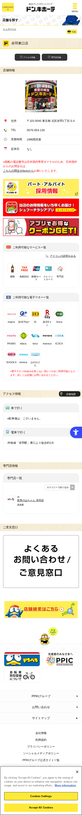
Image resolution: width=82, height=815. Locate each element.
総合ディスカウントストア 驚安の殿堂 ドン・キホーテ (41, 8)
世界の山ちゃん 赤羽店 (30, 500)
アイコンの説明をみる (63, 255)
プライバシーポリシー (41, 746)
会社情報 (41, 733)
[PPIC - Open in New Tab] (60, 664)
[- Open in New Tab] (41, 214)
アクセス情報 (29, 57)
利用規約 (41, 739)
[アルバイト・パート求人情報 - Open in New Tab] (41, 188)
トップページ (9, 29)
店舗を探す (41, 609)
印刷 (74, 32)
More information (65, 785)
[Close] (77, 771)
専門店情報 (56, 57)
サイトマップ (41, 718)
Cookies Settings (41, 796)
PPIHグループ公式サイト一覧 (41, 760)
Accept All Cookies (41, 807)
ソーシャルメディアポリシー (41, 753)
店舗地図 (71, 394)
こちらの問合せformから (18, 170)
